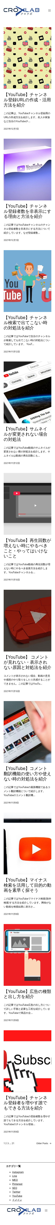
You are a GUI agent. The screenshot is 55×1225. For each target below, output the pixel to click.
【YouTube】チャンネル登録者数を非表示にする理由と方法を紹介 (27, 211)
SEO (14, 1187)
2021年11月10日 (12, 579)
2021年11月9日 (11, 802)
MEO (15, 1179)
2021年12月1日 (11, 128)
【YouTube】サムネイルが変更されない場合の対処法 (25, 434)
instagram (18, 1172)
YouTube (17, 1195)
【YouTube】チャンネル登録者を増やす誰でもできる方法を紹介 (25, 1103)
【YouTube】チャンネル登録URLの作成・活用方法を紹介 (27, 99)
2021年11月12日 (12, 351)
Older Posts (43, 1143)
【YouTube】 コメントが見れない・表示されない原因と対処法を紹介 (27, 662)
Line (14, 1175)
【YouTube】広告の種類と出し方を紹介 (27, 994)
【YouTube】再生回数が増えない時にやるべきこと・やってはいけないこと (27, 548)
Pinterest (17, 1183)
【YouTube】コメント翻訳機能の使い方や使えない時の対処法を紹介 (27, 773)
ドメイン (17, 1199)
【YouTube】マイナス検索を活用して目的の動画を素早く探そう (27, 885)
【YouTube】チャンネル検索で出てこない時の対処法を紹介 (25, 322)
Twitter (16, 1191)
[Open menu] (49, 10)
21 (13, 1143)
